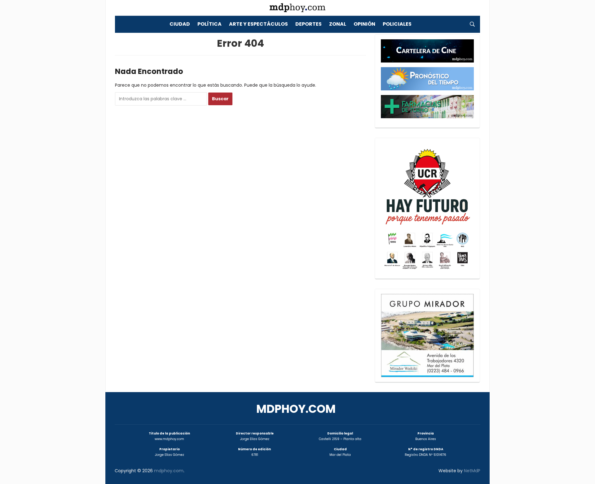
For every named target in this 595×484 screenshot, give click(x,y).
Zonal (337, 24)
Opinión (364, 24)
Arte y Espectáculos (258, 24)
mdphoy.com (296, 409)
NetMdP (472, 471)
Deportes (308, 24)
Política (209, 24)
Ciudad (180, 24)
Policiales (397, 24)
